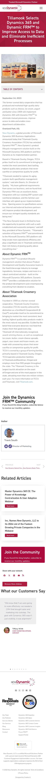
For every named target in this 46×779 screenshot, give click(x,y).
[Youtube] (26, 690)
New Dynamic (8, 133)
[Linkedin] (30, 690)
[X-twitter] (19, 690)
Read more (10, 506)
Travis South (11, 440)
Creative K (27, 777)
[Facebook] (15, 690)
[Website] (10, 446)
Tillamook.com (26, 382)
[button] (42, 89)
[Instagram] (23, 690)
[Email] (6, 446)
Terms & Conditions (37, 770)
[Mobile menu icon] (41, 8)
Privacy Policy (23, 773)
